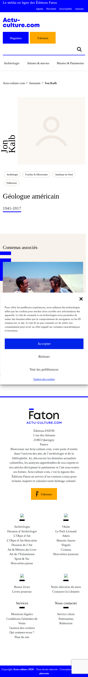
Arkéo (66, 536)
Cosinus (66, 549)
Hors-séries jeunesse (66, 554)
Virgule (66, 545)
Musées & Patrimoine (70, 63)
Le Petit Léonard (66, 531)
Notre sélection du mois (66, 587)
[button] (81, 298)
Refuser (44, 356)
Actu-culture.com (14, 83)
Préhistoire (12, 183)
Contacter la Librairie (66, 591)
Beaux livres (22, 587)
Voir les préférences (44, 369)
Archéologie (11, 63)
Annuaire (79, 9)
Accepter (44, 344)
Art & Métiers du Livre (22, 549)
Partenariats (66, 619)
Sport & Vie (22, 558)
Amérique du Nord (64, 174)
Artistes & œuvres (38, 63)
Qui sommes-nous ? (22, 632)
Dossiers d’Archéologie (22, 531)
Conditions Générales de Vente (22, 621)
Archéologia (22, 526)
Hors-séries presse (22, 563)
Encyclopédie (65, 9)
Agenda (39, 9)
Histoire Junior (66, 540)
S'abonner (42, 38)
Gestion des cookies (44, 379)
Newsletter (51, 9)
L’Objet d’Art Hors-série (22, 540)
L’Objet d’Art (22, 536)
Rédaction (66, 623)
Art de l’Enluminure (22, 554)
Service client (66, 614)
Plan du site (22, 637)
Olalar (66, 526)
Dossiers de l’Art (21, 545)
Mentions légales (22, 614)
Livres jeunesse (22, 591)
